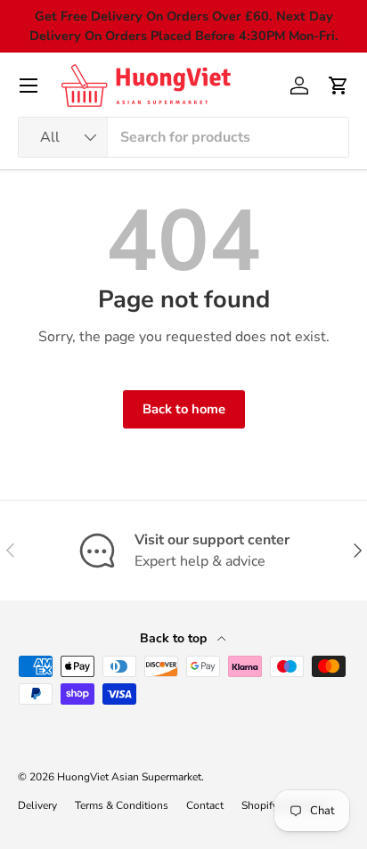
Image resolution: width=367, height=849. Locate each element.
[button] (338, 85)
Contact (205, 805)
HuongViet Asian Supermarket (129, 777)
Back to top (175, 638)
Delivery (37, 805)
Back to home (184, 409)
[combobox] (183, 137)
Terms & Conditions (121, 805)
